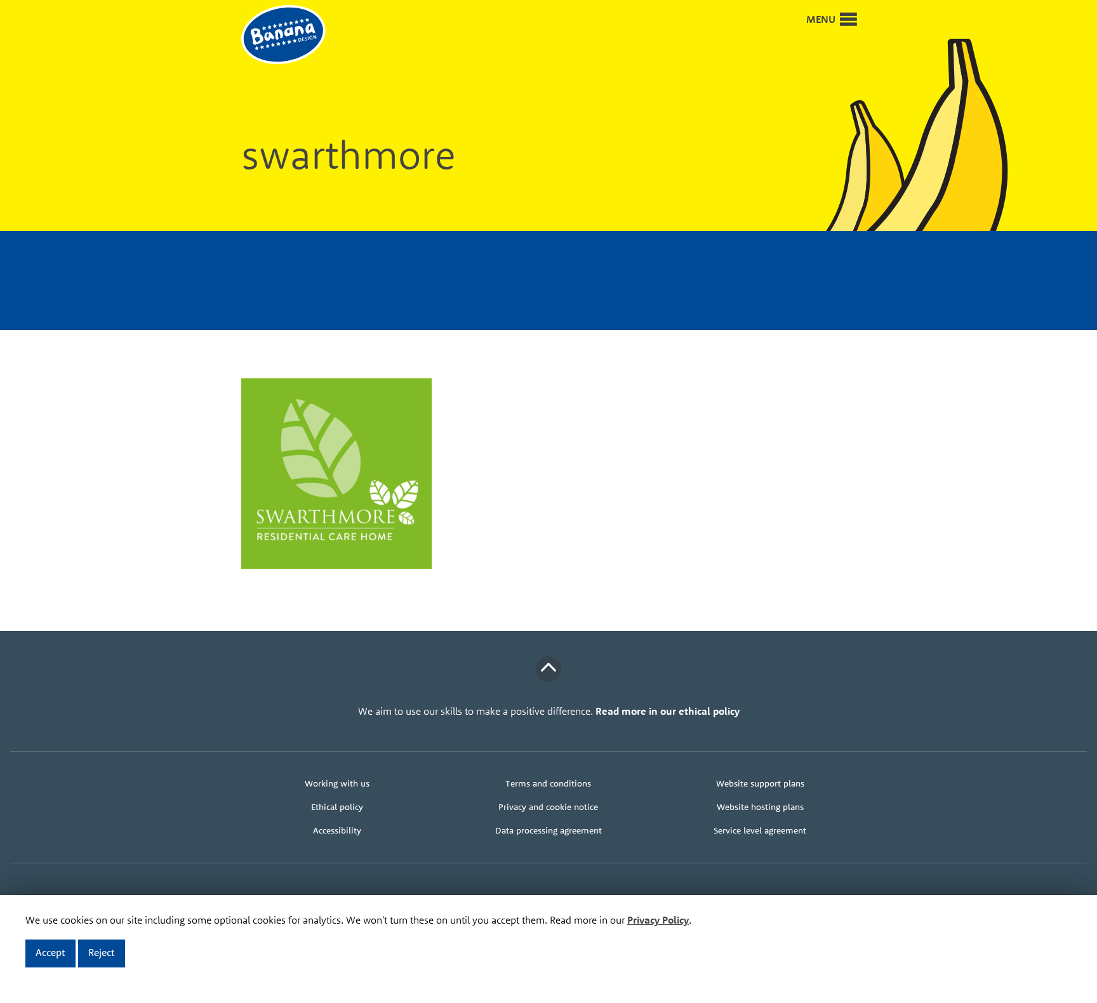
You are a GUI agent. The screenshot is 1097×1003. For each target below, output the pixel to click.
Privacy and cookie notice (548, 807)
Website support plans (760, 783)
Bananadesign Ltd (292, 35)
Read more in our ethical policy (667, 711)
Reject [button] (101, 952)
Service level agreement (760, 830)
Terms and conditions (548, 783)
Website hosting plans (760, 807)
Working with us (337, 783)
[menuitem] (336, 783)
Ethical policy (337, 807)
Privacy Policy (658, 919)
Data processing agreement (548, 830)
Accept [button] (50, 952)
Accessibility (337, 830)
